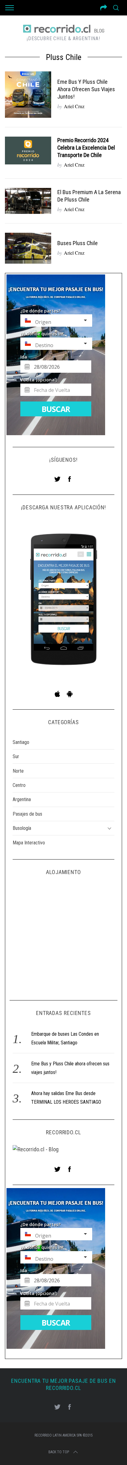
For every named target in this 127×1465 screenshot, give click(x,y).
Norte (18, 771)
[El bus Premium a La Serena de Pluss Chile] (28, 201)
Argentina (22, 799)
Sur (16, 756)
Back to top (58, 1452)
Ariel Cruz (74, 106)
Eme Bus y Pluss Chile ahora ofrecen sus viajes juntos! (86, 89)
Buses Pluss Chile (77, 243)
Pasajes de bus (27, 814)
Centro (19, 785)
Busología (22, 828)
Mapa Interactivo (29, 843)
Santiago (21, 742)
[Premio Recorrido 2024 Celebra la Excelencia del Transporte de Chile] (28, 150)
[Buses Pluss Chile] (28, 248)
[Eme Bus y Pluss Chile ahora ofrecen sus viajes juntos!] (28, 94)
